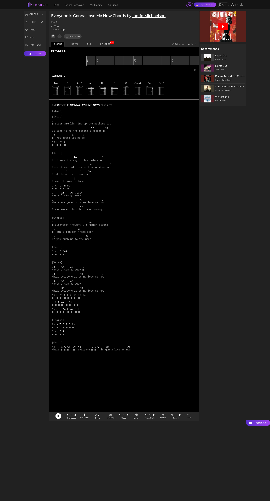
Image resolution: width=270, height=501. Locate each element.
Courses (113, 4)
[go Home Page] (37, 4)
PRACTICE (106, 43)
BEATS (74, 44)
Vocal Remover (74, 4)
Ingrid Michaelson (149, 15)
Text (34, 22)
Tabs (56, 4)
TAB (89, 44)
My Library (96, 4)
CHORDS (57, 44)
